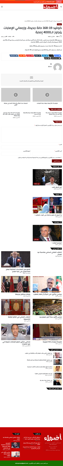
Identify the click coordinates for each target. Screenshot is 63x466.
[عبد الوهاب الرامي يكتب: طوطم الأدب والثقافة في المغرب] (57, 355)
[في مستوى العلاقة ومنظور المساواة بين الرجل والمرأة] (57, 362)
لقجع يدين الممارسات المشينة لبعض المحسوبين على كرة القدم (18, 270)
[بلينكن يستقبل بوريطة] (15, 284)
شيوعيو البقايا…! (57, 243)
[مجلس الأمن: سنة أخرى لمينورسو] (47, 307)
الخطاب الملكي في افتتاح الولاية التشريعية (19, 318)
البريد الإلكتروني (58, 151)
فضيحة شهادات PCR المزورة (52, 341)
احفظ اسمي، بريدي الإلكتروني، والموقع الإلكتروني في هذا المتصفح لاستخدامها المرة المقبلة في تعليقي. (39, 157)
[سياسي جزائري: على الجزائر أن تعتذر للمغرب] (47, 284)
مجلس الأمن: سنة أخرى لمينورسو (50, 317)
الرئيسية (59, 21)
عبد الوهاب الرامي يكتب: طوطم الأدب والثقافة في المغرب (38, 353)
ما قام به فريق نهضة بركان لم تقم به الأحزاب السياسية (39, 367)
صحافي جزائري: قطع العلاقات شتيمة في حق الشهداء (16, 342)
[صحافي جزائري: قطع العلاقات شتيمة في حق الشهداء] (15, 332)
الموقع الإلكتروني (26, 151)
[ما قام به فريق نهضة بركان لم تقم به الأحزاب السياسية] (57, 369)
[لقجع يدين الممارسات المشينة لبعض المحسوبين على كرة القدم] (15, 259)
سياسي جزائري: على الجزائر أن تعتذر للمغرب (47, 294)
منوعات (54, 21)
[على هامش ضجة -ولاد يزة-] (57, 382)
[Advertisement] (31, 14)
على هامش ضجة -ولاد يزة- (46, 380)
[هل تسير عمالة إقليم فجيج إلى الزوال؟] (57, 376)
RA (58, 36)
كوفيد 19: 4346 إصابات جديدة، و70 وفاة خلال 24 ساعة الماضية (54, 113)
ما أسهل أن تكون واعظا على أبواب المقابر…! (48, 215)
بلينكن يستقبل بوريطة (22, 294)
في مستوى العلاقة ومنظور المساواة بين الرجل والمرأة (39, 360)
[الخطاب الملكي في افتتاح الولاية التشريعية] (15, 307)
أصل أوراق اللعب (57, 187)
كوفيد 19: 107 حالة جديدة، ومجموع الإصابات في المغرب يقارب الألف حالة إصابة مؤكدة (11, 114)
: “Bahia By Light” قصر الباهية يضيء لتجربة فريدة (44, 1)
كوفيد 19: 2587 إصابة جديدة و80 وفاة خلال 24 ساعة (32, 113)
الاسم (60, 144)
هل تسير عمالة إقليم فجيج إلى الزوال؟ (43, 374)
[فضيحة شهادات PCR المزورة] (47, 332)
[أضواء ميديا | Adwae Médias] (50, 6)
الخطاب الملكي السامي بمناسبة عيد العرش (49, 253)
